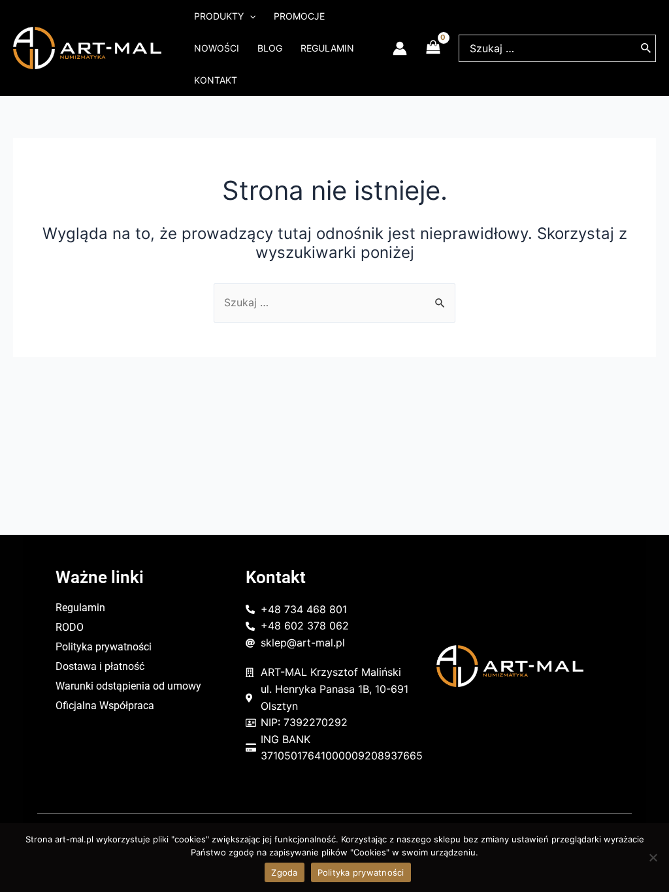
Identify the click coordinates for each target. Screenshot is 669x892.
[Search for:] (334, 302)
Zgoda (284, 872)
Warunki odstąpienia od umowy (128, 686)
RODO (70, 627)
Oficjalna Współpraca (105, 705)
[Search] (646, 48)
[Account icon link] (400, 48)
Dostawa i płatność (100, 666)
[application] (249, 16)
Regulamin (80, 607)
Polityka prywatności (104, 647)
